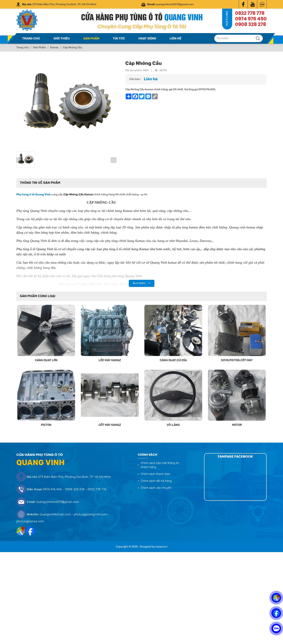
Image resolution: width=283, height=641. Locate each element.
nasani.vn (161, 546)
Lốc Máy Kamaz (110, 360)
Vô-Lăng (173, 425)
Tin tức (119, 38)
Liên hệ (175, 38)
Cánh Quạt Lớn (46, 360)
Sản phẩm (91, 38)
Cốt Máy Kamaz (110, 425)
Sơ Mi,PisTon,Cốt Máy (237, 360)
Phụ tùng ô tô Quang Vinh (33, 194)
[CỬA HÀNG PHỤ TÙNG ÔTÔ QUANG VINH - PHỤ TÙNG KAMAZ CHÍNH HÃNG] (243, 4)
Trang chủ (31, 38)
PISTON (46, 425)
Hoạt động (147, 38)
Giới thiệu (62, 38)
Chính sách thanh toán (155, 474)
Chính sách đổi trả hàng (156, 481)
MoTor (237, 425)
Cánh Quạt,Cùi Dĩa (173, 360)
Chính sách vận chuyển (156, 488)
